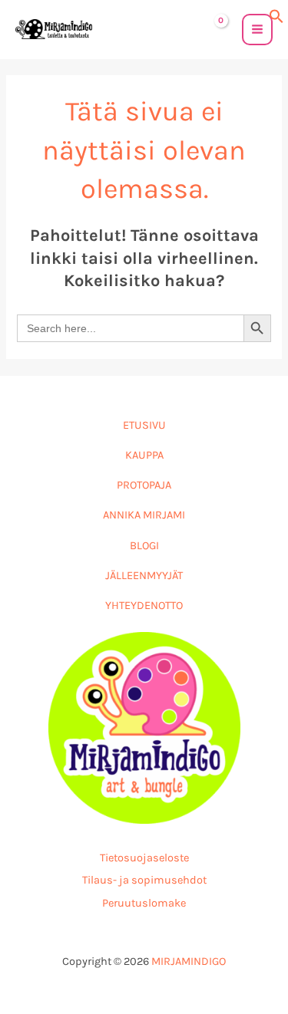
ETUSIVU (144, 425)
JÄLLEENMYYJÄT (144, 575)
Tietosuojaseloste (144, 857)
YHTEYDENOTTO (144, 605)
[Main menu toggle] (257, 29)
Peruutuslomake (144, 903)
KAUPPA (144, 455)
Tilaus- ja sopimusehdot (144, 880)
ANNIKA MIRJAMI (144, 515)
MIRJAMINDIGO (188, 961)
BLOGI (144, 545)
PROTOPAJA (144, 485)
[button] (276, 14)
